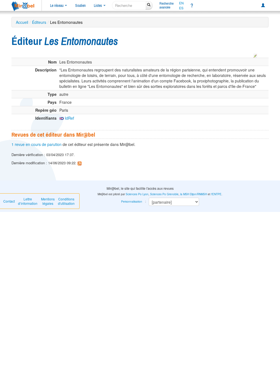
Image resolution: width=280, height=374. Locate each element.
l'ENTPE (216, 194)
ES (181, 8)
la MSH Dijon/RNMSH (193, 194)
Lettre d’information (27, 201)
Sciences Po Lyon (137, 194)
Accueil (22, 22)
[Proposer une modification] (255, 54)
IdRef (69, 118)
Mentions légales (48, 201)
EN (181, 3)
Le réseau (57, 5)
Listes (98, 5)
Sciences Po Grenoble (164, 194)
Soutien (80, 5)
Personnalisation (131, 201)
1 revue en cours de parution (36, 144)
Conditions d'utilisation (66, 201)
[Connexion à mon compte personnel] (263, 5)
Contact (9, 201)
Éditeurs (39, 22)
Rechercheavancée (166, 5)
